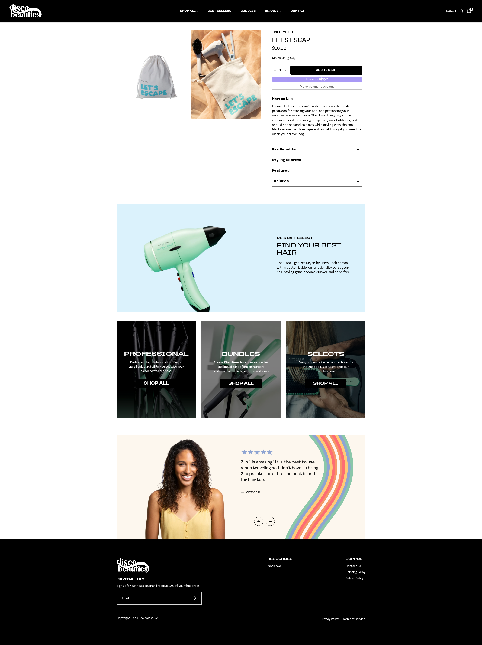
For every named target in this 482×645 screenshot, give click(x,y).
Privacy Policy (330, 619)
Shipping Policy (355, 572)
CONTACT (298, 11)
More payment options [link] (317, 87)
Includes (280, 181)
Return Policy (354, 578)
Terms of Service (353, 619)
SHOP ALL (188, 11)
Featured (281, 170)
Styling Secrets (286, 160)
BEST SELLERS (219, 11)
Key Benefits (284, 149)
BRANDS (272, 11)
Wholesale (274, 566)
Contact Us (353, 566)
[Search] (461, 11)
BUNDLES (248, 11)
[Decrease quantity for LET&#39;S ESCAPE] (275, 70)
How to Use (282, 99)
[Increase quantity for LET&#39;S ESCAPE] (285, 70)
